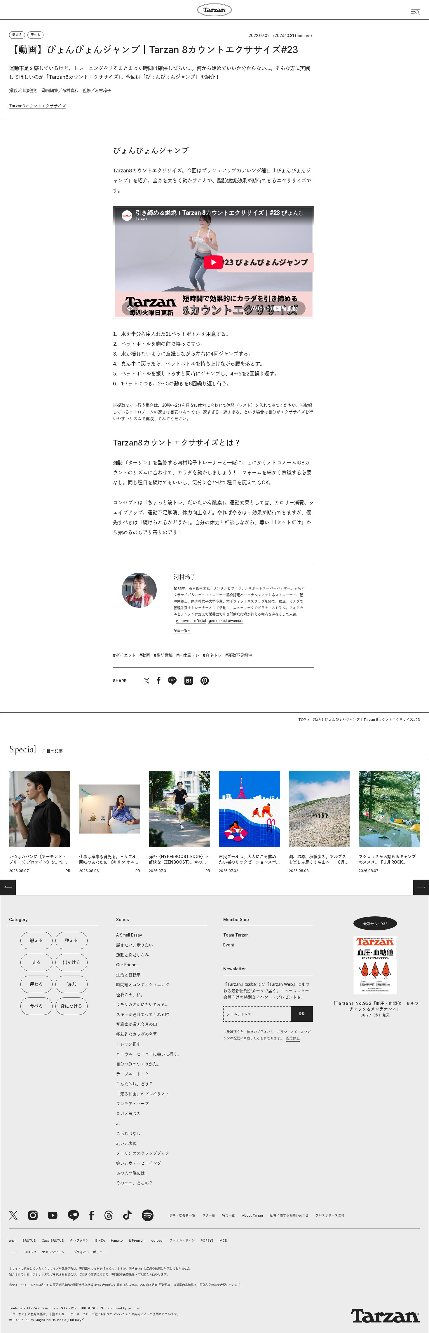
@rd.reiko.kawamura (225, 621)
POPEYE (207, 1240)
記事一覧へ (182, 630)
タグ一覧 (208, 1215)
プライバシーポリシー (90, 1252)
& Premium (137, 1240)
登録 (302, 1014)
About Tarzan (252, 1215)
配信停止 (293, 1038)
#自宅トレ (212, 655)
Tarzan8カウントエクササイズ (37, 105)
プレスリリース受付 (329, 1215)
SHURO (30, 1252)
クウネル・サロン (182, 1240)
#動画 (144, 655)
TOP (302, 719)
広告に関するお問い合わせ (289, 1215)
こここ (14, 1252)
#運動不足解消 (238, 655)
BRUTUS (29, 1240)
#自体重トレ (187, 655)
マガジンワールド (55, 1252)
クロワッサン (79, 1240)
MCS (223, 1240)
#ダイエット (124, 655)
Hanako (117, 1240)
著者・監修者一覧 (182, 1215)
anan (13, 1240)
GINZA (100, 1240)
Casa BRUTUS (53, 1240)
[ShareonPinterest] (204, 680)
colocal (157, 1240)
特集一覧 (228, 1215)
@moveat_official (191, 621)
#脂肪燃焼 (163, 655)
